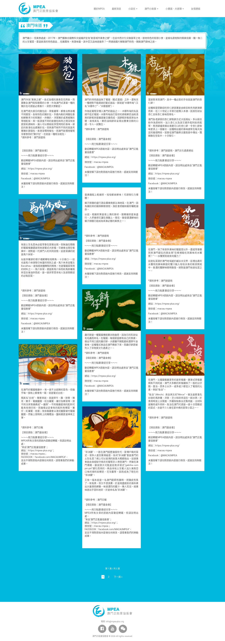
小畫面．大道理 (174, 8)
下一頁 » (118, 577)
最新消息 (116, 8)
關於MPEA (99, 8)
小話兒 (132, 8)
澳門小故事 (151, 8)
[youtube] (112, 629)
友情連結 (195, 8)
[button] (123, 629)
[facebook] (102, 629)
